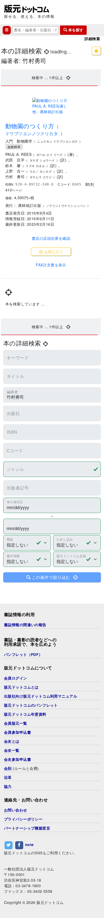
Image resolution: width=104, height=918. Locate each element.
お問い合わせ (15, 810)
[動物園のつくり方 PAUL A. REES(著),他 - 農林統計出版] (51, 106)
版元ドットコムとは (21, 687)
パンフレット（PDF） (23, 654)
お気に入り (53, 251)
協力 (8, 786)
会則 (8, 768)
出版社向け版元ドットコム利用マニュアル (40, 696)
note (29, 844)
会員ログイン (15, 678)
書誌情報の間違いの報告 (25, 625)
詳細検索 (92, 39)
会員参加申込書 (17, 732)
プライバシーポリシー (23, 819)
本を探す (75, 30)
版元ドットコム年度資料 (25, 714)
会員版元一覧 (15, 723)
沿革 (8, 777)
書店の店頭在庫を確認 (51, 238)
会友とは (11, 741)
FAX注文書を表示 (51, 264)
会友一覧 (11, 750)
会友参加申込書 (17, 759)
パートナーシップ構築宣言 (27, 828)
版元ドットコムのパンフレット (31, 705)
